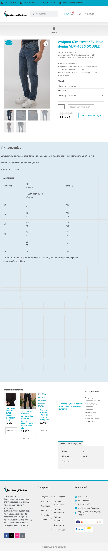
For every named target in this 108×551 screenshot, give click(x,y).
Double (67, 76)
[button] (45, 43)
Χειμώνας (95, 72)
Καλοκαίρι (76, 72)
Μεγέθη (61, 81)
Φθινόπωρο (85, 72)
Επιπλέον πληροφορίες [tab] (70, 444)
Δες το (10, 430)
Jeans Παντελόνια (75, 67)
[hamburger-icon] (54, 28)
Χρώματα (62, 90)
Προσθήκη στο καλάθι (80, 107)
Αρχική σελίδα (64, 52)
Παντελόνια (77, 55)
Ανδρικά (66, 55)
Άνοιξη (68, 72)
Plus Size (87, 67)
